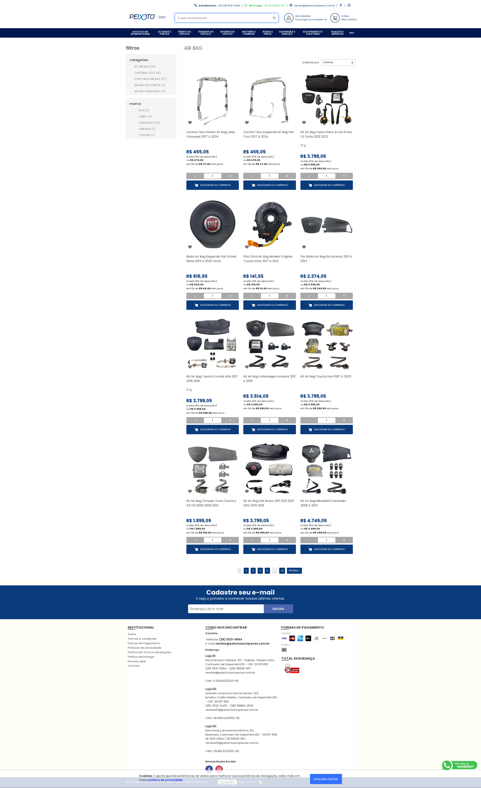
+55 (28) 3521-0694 (228, 5)
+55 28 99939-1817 (274, 5)
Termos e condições (142, 639)
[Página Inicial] (147, 25)
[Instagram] (219, 769)
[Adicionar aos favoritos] (190, 122)
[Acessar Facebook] (341, 5)
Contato (134, 666)
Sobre (132, 634)
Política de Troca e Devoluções (149, 652)
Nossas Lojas (137, 661)
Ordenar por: (310, 62)
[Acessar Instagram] (349, 5)
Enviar (278, 608)
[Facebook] (209, 769)
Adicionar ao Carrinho (215, 185)
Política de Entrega (141, 657)
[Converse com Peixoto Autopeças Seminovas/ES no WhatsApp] (459, 765)
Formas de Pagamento (144, 643)
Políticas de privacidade (144, 648)
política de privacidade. (165, 780)
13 (282, 570)
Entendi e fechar (326, 779)
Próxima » (294, 570)
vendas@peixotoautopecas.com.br (314, 5)
